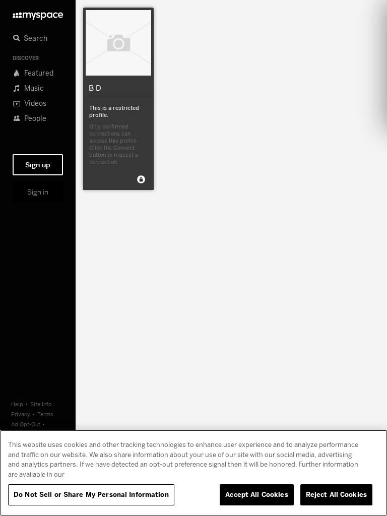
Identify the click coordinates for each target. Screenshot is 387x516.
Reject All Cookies (336, 494)
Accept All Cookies (256, 494)
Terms (45, 414)
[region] (193, 473)
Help (17, 404)
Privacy (20, 414)
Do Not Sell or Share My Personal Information (91, 494)
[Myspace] (38, 13)
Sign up (37, 164)
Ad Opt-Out (25, 424)
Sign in (37, 192)
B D (95, 88)
